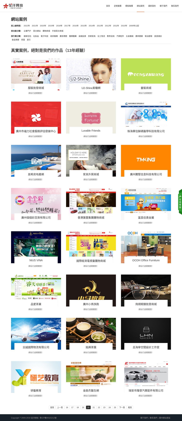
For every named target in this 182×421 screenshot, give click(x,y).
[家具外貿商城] (91, 161)
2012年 (108, 26)
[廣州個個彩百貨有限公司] (36, 204)
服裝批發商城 (36, 88)
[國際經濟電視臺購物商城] (91, 247)
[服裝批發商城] (36, 74)
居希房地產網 (36, 174)
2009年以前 (134, 26)
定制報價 (117, 6)
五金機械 (129, 36)
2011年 (116, 26)
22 (99, 407)
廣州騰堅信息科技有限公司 (146, 174)
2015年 (84, 26)
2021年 (35, 26)
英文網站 (37, 31)
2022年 (27, 26)
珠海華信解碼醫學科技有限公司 (146, 131)
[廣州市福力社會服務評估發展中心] (36, 118)
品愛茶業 (36, 304)
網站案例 (140, 6)
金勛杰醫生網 (91, 390)
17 (72, 407)
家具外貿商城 (91, 174)
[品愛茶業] (36, 290)
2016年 (75, 26)
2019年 (51, 26)
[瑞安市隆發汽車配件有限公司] (146, 377)
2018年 (59, 26)
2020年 (43, 26)
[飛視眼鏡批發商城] (146, 290)
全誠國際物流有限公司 (36, 347)
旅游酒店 (158, 36)
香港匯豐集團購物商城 (91, 217)
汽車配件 (120, 36)
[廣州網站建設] (13, 7)
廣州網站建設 (164, 418)
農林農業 (139, 36)
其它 (29, 40)
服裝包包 (27, 36)
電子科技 (44, 36)
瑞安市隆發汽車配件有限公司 (146, 390)
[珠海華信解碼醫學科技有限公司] (146, 118)
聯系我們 (175, 6)
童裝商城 (146, 88)
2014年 (92, 26)
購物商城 (46, 31)
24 (110, 407)
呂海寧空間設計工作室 (146, 347)
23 (104, 407)
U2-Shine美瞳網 (91, 88)
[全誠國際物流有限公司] (36, 334)
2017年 (67, 26)
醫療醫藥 (73, 36)
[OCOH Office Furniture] (146, 247)
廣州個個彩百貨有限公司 (36, 217)
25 (115, 407)
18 (78, 407)
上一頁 (60, 407)
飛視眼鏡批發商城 (146, 304)
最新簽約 (152, 6)
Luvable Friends (91, 130)
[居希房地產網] (36, 161)
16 (67, 407)
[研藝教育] (36, 377)
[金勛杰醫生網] (91, 377)
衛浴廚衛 (148, 36)
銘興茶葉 (91, 347)
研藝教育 (36, 390)
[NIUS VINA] (36, 247)
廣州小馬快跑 (91, 304)
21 (94, 407)
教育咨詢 (110, 36)
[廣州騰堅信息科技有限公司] (146, 161)
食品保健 (15, 40)
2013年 (100, 26)
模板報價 (129, 6)
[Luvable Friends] (91, 118)
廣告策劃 (63, 36)
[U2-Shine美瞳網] (91, 74)
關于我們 (163, 6)
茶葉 (23, 40)
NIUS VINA (36, 260)
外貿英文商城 (57, 31)
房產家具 (92, 36)
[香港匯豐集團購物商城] (91, 204)
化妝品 (36, 36)
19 (83, 407)
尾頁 (130, 407)
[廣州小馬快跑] (91, 290)
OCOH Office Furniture (146, 260)
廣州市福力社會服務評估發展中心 (36, 131)
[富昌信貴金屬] (146, 204)
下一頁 (122, 407)
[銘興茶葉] (91, 334)
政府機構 (54, 36)
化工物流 (101, 36)
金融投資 (82, 36)
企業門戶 (27, 31)
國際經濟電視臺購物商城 (91, 260)
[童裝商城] (146, 74)
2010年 (124, 26)
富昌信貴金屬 (146, 217)
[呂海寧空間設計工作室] (146, 334)
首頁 (108, 6)
